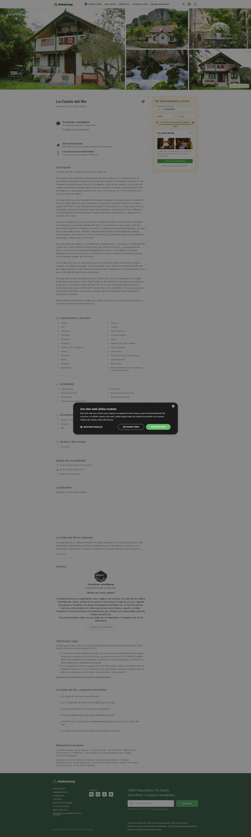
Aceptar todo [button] (158, 427)
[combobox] (173, 406)
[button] (91, 426)
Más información (105, 419)
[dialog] (125, 418)
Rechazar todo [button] (131, 427)
